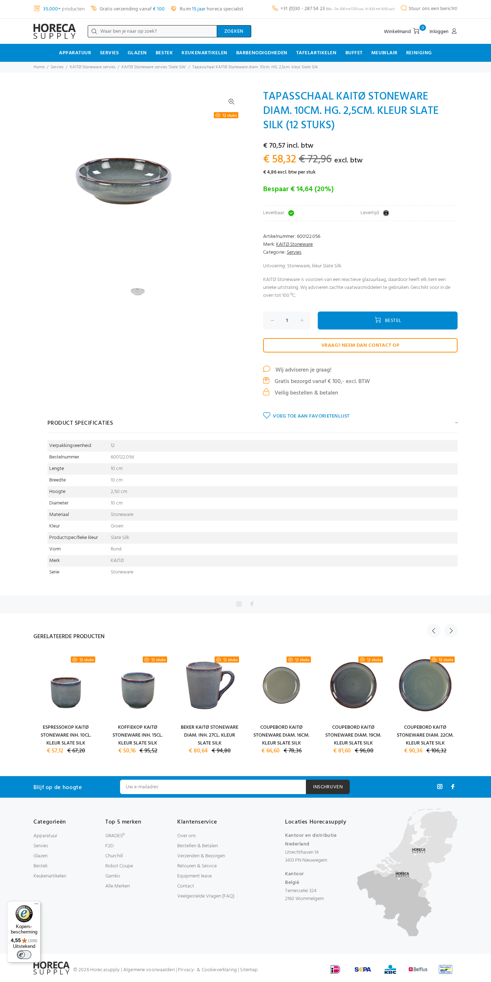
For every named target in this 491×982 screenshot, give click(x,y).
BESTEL (393, 321)
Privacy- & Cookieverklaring (207, 970)
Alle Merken (117, 886)
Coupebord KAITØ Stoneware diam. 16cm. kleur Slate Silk (281, 735)
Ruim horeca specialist (211, 9)
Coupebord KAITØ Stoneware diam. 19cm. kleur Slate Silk (353, 735)
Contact (185, 886)
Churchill (114, 856)
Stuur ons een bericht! (433, 9)
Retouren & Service (197, 866)
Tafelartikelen (316, 53)
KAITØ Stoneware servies (92, 67)
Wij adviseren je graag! (302, 370)
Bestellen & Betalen (197, 846)
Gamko (112, 876)
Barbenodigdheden (262, 53)
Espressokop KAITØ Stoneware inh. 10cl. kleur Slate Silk (66, 735)
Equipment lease (194, 876)
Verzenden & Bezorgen (201, 856)
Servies (109, 53)
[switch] (24, 954)
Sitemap (249, 970)
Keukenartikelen (204, 53)
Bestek (164, 53)
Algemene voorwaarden (149, 970)
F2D (109, 846)
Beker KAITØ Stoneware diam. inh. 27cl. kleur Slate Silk (209, 735)
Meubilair (384, 53)
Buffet (354, 53)
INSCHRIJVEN (328, 787)
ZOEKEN (234, 31)
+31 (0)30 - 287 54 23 (302, 9)
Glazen (137, 53)
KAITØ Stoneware (294, 244)
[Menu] (36, 905)
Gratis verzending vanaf (131, 9)
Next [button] (451, 630)
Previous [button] (434, 630)
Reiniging (419, 53)
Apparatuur (75, 53)
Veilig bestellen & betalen (305, 393)
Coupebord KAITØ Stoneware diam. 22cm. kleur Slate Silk (425, 735)
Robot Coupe (119, 866)
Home (39, 67)
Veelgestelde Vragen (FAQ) (205, 896)
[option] (142, 291)
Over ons (186, 836)
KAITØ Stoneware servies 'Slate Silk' (153, 67)
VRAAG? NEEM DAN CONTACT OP (360, 345)
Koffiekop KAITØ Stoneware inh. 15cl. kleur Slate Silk (138, 735)
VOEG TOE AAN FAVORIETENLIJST (311, 416)
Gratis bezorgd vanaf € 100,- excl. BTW (321, 381)
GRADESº (114, 836)
